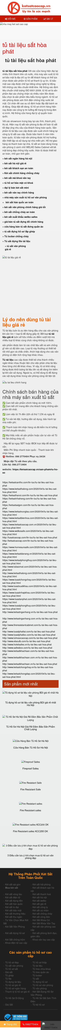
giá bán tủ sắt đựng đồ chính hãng (23, 221)
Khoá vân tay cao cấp (44, 939)
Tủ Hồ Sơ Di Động (14, 998)
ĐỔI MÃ (11, 18)
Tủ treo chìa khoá (42, 968)
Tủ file (8, 978)
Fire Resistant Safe (30, 789)
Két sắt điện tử (12, 897)
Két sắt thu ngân (13, 916)
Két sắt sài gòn (12, 884)
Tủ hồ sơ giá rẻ (13, 985)
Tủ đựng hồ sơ (40, 981)
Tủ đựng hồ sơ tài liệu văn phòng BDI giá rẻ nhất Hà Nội (30, 704)
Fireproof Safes (30, 768)
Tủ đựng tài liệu (13, 981)
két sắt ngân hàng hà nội (18, 158)
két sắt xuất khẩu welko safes (20, 216)
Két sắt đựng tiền (14, 900)
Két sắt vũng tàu (13, 894)
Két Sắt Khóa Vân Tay (44, 923)
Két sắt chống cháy (42, 913)
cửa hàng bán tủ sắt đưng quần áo (24, 226)
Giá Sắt (9, 1004)
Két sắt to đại (12, 907)
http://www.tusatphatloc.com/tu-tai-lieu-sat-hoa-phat (28, 634)
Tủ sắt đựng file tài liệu (17, 241)
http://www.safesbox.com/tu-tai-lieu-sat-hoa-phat (27, 647)
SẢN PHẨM (31, 18)
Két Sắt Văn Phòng (15, 926)
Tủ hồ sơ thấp (40, 962)
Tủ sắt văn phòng (14, 965)
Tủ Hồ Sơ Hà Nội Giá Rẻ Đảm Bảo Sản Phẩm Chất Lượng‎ (30, 728)
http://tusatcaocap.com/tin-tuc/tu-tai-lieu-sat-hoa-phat (29, 537)
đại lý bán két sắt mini (16, 187)
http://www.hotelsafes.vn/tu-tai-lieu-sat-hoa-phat (27, 644)
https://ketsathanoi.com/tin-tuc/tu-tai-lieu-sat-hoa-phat (30, 495)
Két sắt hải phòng (42, 884)
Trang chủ (11, 1024)
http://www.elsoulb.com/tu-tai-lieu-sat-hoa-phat (26, 641)
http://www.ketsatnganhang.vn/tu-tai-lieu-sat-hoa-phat (30, 612)
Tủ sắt (36, 978)
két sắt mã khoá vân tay (17, 178)
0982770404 (31, 1024)
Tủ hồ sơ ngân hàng (15, 988)
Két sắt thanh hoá (42, 894)
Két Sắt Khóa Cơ (41, 920)
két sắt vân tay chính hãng (19, 192)
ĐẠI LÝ (49, 18)
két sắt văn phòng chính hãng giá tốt (25, 207)
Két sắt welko (39, 900)
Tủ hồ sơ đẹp (12, 962)
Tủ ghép (9, 975)
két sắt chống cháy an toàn (19, 212)
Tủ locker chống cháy (16, 236)
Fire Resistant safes (30, 810)
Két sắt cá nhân (41, 910)
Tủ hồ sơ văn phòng (43, 985)
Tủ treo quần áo (41, 972)
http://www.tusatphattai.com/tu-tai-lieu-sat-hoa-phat (28, 631)
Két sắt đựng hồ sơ (15, 933)
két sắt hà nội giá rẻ (15, 163)
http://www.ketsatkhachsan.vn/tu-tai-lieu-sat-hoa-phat (29, 663)
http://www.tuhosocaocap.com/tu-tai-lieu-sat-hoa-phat (29, 638)
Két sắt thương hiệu (15, 913)
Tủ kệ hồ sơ (39, 1004)
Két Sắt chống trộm (15, 939)
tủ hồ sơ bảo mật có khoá (18, 182)
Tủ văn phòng (40, 988)
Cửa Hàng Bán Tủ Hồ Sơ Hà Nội (30, 747)
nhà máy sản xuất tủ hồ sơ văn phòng (25, 197)
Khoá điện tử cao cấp (16, 942)
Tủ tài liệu (37, 965)
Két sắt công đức (41, 916)
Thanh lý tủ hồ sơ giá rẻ (17, 991)
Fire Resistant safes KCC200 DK (30, 831)
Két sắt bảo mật (13, 910)
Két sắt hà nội (40, 897)
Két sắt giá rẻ (39, 903)
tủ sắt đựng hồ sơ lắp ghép (19, 231)
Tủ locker (37, 975)
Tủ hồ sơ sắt (11, 968)
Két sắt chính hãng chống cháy (21, 173)
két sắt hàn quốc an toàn (19, 202)
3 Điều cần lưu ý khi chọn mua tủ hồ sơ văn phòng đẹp (30, 857)
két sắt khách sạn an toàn (18, 168)
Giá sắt (9, 972)
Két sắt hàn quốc (14, 903)
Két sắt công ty (40, 907)
